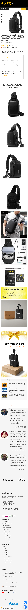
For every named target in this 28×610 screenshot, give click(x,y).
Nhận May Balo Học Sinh (7, 567)
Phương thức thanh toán (7, 541)
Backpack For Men (6, 554)
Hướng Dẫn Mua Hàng (7, 527)
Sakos (4, 546)
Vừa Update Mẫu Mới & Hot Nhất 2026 (10, 69)
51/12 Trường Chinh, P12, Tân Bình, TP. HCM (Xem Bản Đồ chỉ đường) (13, 573)
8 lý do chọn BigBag (6, 525)
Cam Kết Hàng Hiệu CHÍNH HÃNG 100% (10, 60)
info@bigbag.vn (8, 579)
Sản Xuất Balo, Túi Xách (7, 562)
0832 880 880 (20, 51)
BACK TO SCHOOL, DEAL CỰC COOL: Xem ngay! (10, 47)
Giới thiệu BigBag (6, 521)
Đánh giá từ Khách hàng (7, 523)
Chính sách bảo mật (6, 537)
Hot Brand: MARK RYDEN (7, 556)
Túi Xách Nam (5, 550)
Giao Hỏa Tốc (8, 52)
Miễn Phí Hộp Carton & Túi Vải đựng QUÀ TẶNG (12, 71)
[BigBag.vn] (7, 3)
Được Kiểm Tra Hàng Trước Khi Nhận (10, 64)
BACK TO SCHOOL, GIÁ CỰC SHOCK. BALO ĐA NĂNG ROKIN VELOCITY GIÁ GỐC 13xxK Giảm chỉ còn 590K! (17, 385)
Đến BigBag (18, 52)
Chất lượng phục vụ (6, 533)
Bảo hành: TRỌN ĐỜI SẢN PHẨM (7, 42)
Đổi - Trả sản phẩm (6, 531)
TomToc (4, 548)
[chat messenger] (25, 603)
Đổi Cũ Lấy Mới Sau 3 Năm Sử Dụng (10, 73)
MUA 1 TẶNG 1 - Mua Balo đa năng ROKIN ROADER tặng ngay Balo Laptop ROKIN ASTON (16, 395)
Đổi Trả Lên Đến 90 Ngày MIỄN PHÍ (9, 67)
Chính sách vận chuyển (7, 535)
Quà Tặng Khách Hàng (7, 558)
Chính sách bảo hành (6, 539)
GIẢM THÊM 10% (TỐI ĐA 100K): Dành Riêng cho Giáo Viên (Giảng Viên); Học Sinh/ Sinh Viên (17, 390)
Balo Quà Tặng (5, 552)
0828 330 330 (8, 51)
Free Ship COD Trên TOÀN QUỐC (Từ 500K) (11, 62)
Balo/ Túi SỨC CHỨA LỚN (7, 560)
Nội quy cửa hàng (6, 529)
